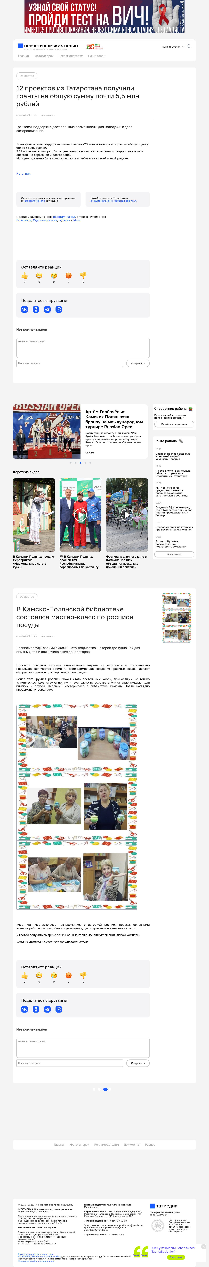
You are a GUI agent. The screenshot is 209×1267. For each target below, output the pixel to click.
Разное (150, 1144)
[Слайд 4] (85, 463)
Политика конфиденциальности (36, 1260)
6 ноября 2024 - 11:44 (26, 115)
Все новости (174, 554)
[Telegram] (47, 309)
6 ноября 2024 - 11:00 (26, 636)
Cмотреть (176, 1257)
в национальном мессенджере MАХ (113, 200)
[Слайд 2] (75, 463)
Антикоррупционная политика (35, 1254)
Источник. (23, 173)
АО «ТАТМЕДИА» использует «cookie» (39, 1256)
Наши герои (96, 56)
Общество (27, 76)
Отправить (138, 363)
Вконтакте (23, 220)
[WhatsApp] (59, 309)
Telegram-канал (64, 216)
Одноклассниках (45, 220)
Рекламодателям (70, 56)
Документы (132, 1144)
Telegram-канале (34, 200)
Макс (77, 220)
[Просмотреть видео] (33, 514)
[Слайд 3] (80, 463)
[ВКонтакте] (24, 309)
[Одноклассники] (36, 309)
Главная (24, 56)
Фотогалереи (44, 56)
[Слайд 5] (90, 463)
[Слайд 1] (71, 463)
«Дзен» (65, 220)
